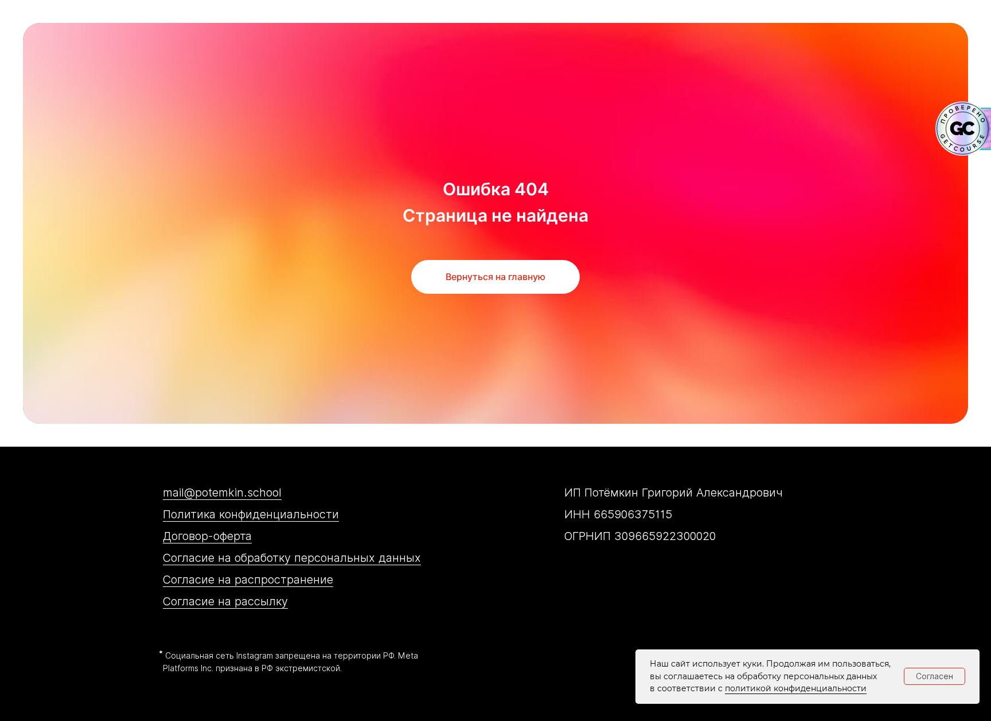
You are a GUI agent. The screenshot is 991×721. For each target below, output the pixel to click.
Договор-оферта (207, 536)
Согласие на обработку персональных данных (292, 558)
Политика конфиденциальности (251, 514)
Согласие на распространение (248, 579)
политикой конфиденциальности (796, 688)
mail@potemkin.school (222, 492)
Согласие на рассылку (225, 601)
